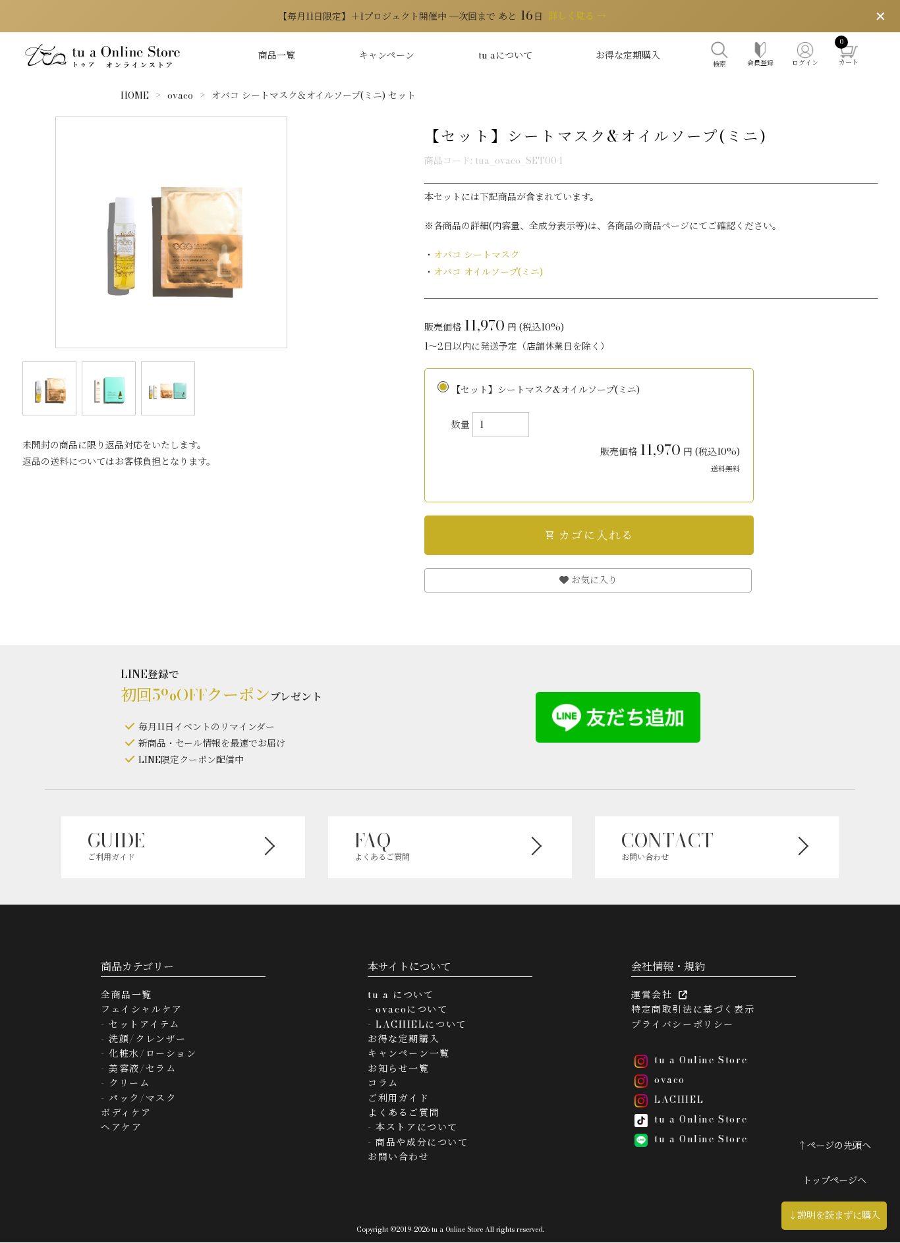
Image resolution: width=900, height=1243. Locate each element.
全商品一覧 (126, 995)
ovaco (180, 95)
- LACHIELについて (417, 1024)
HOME (135, 95)
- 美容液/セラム (138, 1068)
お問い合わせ (399, 1157)
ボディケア (126, 1112)
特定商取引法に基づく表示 (692, 1009)
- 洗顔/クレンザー (143, 1039)
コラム (383, 1083)
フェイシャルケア (142, 1009)
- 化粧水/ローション (149, 1053)
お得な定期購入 (628, 55)
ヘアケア (121, 1127)
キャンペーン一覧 (409, 1053)
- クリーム (125, 1083)
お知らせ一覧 (399, 1068)
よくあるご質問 (403, 1112)
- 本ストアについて (413, 1127)
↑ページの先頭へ (834, 1145)
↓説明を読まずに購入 (834, 1215)
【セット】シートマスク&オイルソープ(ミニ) (595, 428)
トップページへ (834, 1180)
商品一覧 (276, 55)
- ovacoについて (408, 1009)
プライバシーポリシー (682, 1024)
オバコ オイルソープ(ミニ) (488, 272)
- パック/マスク (138, 1098)
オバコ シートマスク (476, 255)
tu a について (401, 995)
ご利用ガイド (399, 1098)
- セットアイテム (140, 1024)
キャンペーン (386, 55)
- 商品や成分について (418, 1142)
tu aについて (505, 55)
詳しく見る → (577, 16)
